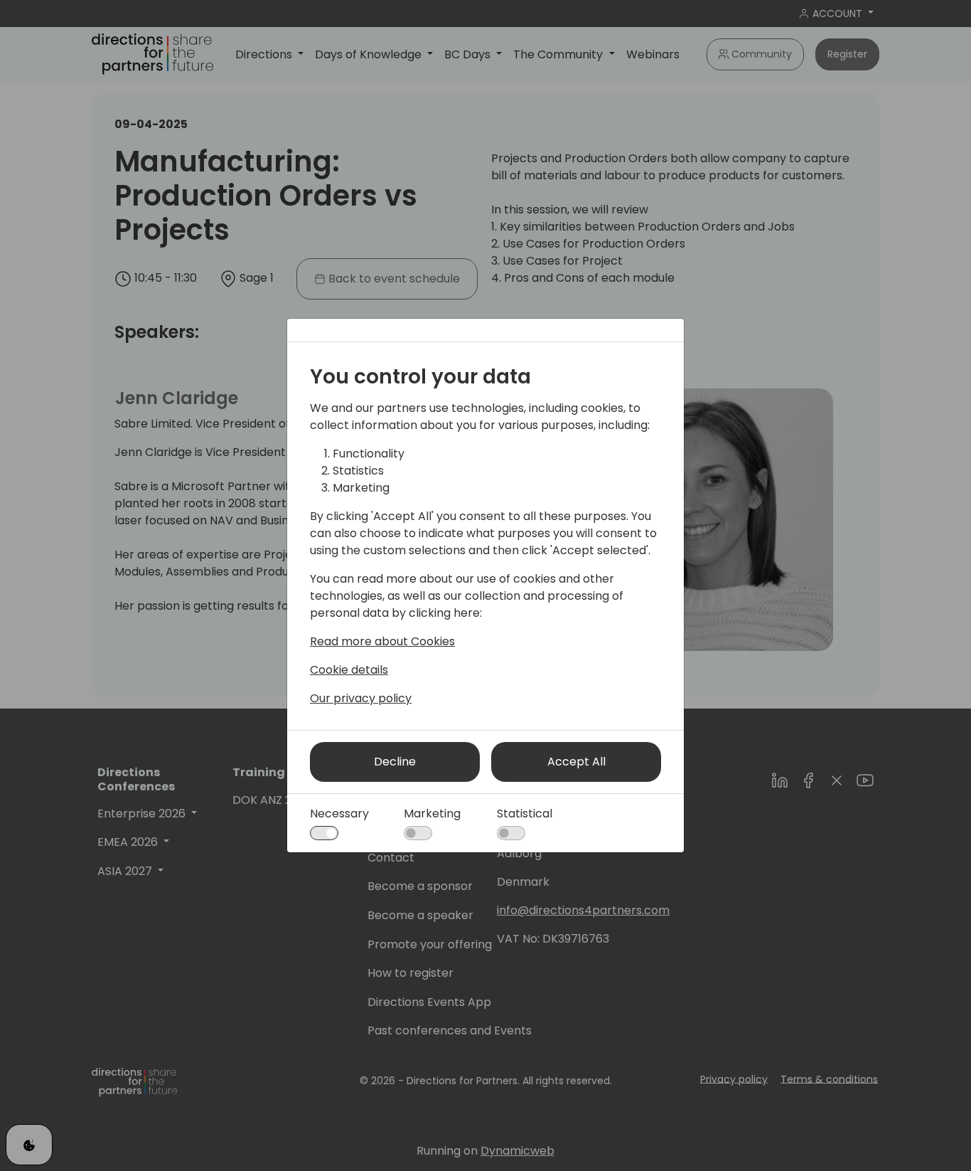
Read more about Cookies (382, 641)
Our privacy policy (361, 698)
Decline (395, 761)
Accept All (576, 761)
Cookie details (349, 670)
